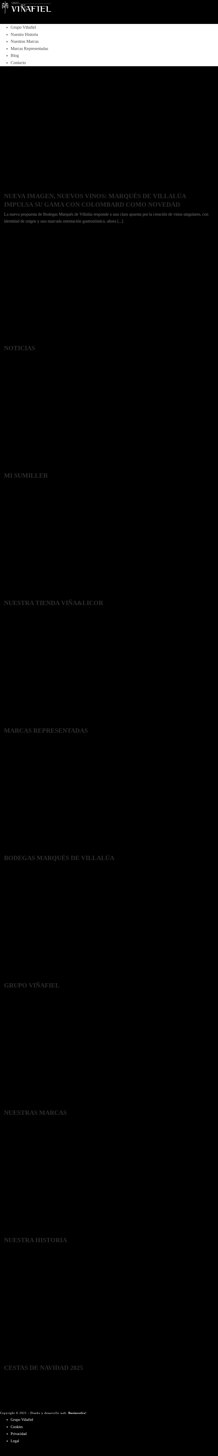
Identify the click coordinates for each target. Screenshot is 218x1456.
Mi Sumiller (26, 475)
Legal (15, 1441)
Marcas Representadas (29, 48)
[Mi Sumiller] (18, 467)
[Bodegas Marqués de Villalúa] (18, 849)
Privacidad (19, 1434)
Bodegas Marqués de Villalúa (59, 857)
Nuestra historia (35, 1240)
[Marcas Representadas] (18, 721)
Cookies (17, 1427)
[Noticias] (18, 339)
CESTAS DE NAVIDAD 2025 (43, 1367)
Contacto (18, 62)
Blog (15, 55)
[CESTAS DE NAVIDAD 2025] (18, 1359)
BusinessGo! (77, 1413)
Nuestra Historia (24, 34)
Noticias (19, 348)
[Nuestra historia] (18, 1231)
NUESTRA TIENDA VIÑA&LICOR (53, 602)
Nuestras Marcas (25, 41)
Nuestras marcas (35, 1112)
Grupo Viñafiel (23, 27)
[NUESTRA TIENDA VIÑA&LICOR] (18, 594)
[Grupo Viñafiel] (109, 7)
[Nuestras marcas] (18, 1104)
